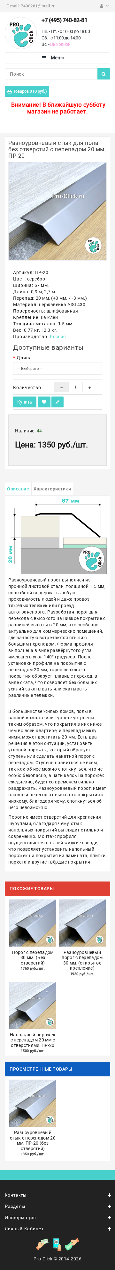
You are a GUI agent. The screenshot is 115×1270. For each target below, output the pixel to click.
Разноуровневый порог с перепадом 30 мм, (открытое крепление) (82, 960)
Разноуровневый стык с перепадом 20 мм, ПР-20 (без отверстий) (33, 1140)
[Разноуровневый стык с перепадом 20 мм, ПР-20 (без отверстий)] (57, 211)
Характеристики (52, 488)
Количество (27, 387)
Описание (18, 488)
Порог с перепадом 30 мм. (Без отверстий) (32, 957)
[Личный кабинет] (104, 6)
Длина (24, 357)
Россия (58, 336)
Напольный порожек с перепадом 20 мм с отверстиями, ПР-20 (33, 1040)
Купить (24, 402)
